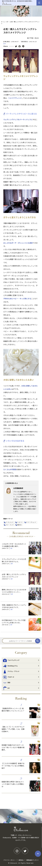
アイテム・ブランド (13, 671)
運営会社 (21, 860)
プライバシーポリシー (9, 860)
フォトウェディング (13, 660)
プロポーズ (11, 677)
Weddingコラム (13, 666)
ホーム (3, 22)
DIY (7, 22)
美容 (9, 682)
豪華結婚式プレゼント (32, 860)
